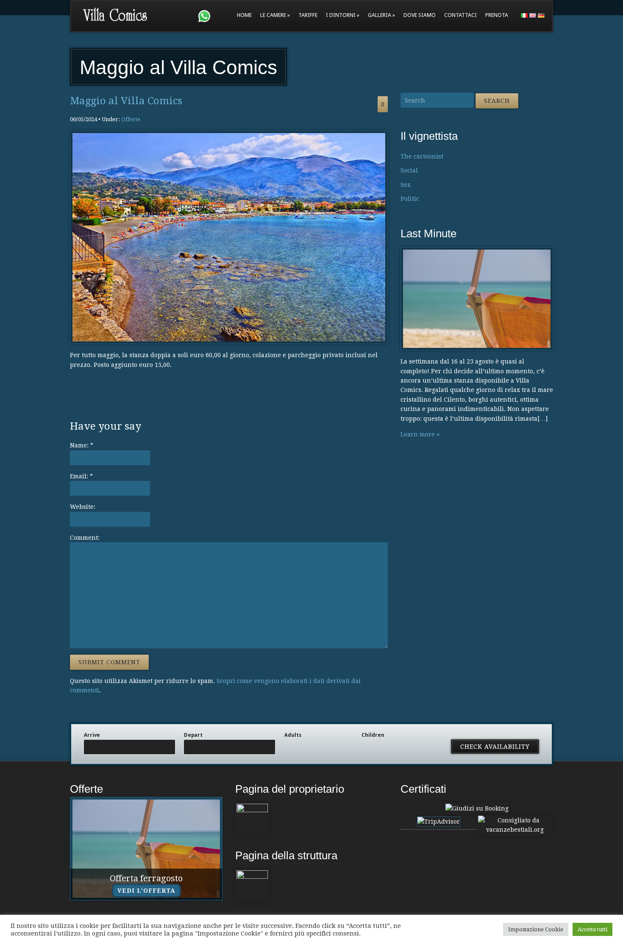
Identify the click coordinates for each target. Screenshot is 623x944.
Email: (81, 476)
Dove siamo (419, 15)
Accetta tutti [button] (592, 929)
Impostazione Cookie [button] (535, 929)
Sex (405, 184)
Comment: (85, 537)
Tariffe (307, 15)
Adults (292, 735)
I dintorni (341, 15)
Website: (82, 506)
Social (409, 170)
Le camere (273, 15)
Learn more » (419, 434)
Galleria (379, 15)
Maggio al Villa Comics (126, 101)
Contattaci (460, 15)
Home (244, 15)
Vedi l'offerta (146, 890)
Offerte (130, 119)
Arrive (92, 735)
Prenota (496, 15)
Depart (193, 735)
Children (373, 735)
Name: (81, 445)
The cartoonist (421, 156)
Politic (409, 198)
